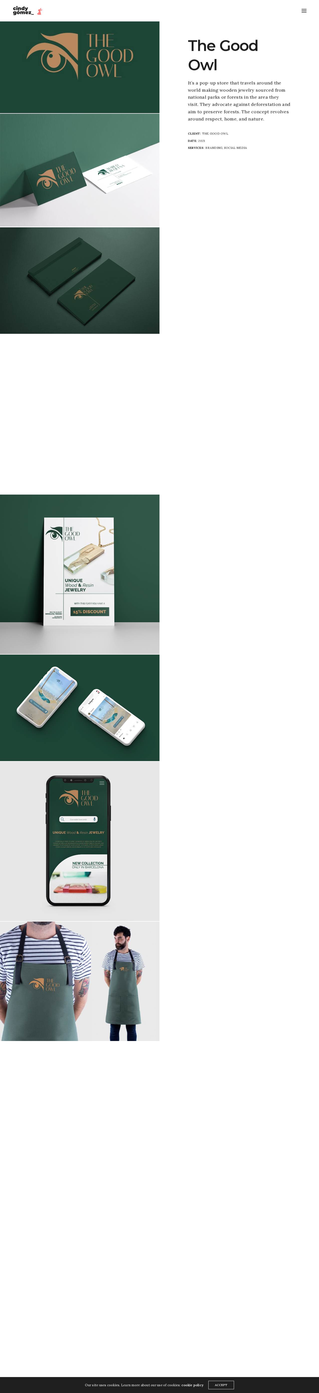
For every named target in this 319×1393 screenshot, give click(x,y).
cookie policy (192, 1385)
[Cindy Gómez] (28, 10)
